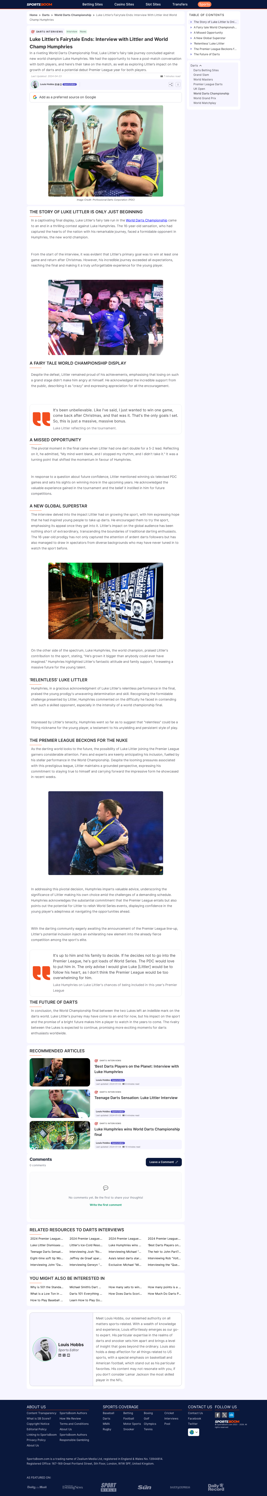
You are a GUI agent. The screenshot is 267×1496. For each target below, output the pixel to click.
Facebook (194, 1418)
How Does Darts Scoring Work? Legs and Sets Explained (126, 1293)
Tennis (148, 1429)
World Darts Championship (72, 15)
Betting (128, 1413)
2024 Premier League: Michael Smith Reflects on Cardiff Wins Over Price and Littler (165, 1238)
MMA (106, 1424)
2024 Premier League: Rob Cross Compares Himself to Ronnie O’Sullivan (47, 1238)
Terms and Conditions (74, 1424)
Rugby (107, 1429)
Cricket (169, 1413)
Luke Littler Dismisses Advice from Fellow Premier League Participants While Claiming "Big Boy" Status (47, 1245)
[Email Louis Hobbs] (61, 84)
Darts (46, 15)
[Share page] (171, 84)
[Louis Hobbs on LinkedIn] (56, 84)
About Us (33, 1445)
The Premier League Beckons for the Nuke (215, 49)
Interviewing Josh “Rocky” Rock (87, 1251)
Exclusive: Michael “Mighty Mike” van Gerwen (126, 1265)
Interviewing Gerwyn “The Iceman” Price (87, 1265)
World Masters (203, 79)
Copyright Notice (38, 1424)
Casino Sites (124, 4)
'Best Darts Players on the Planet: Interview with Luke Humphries (165, 1245)
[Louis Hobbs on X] (58, 84)
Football (128, 1418)
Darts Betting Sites (206, 70)
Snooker (128, 1429)
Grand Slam (201, 74)
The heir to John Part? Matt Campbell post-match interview (165, 1251)
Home (33, 15)
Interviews (171, 1418)
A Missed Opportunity (208, 32)
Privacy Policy (36, 1440)
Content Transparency (41, 1413)
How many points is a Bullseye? (165, 1287)
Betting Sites (92, 4)
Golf (146, 1418)
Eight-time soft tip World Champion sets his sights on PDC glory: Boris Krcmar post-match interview (47, 1258)
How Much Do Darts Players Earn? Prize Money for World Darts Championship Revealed (165, 1293)
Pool (167, 1424)
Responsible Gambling (74, 1440)
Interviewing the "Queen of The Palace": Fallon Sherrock (165, 1265)
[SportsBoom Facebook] (217, 1415)
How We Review (70, 1418)
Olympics (150, 1424)
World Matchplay (204, 103)
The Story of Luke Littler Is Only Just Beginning (215, 22)
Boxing (148, 1413)
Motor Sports (132, 1424)
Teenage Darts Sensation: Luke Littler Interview (47, 1251)
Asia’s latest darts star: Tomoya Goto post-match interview (126, 1258)
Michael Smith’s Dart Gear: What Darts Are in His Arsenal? (87, 1287)
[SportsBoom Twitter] (224, 1415)
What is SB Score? (39, 1418)
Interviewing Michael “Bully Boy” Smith (126, 1251)
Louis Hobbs (47, 84)
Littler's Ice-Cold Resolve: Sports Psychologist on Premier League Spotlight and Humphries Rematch (87, 1245)
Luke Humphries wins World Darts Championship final (126, 1245)
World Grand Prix (204, 98)
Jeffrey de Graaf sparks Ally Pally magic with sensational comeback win (87, 1258)
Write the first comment (106, 1205)
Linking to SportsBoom (42, 1434)
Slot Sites (153, 4)
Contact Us (195, 1413)
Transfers (180, 4)
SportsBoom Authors (73, 1413)
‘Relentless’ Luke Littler (209, 43)
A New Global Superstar (210, 38)
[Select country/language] (193, 1432)
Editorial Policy (37, 1429)
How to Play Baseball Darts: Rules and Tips (47, 1300)
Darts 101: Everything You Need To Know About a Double (87, 1293)
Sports (204, 4)
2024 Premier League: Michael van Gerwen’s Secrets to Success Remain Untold (87, 1238)
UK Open (199, 88)
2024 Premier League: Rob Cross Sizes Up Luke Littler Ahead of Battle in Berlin (126, 1238)
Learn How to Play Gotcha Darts (87, 1300)
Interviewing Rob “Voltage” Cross (165, 1258)
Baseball (108, 1413)
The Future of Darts (207, 54)
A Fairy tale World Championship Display (215, 27)
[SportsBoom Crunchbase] (231, 1415)
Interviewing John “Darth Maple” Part (47, 1265)
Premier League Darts (208, 84)
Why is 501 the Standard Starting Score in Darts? (47, 1287)
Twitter (193, 1424)
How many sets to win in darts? (126, 1287)
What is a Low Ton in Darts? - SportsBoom (47, 1293)
